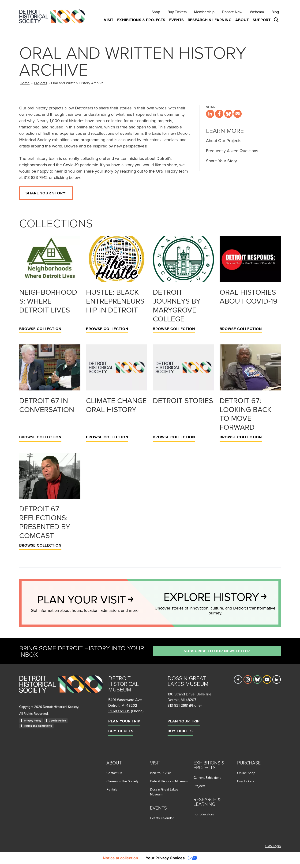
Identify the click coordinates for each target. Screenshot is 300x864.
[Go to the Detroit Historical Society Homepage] (54, 16)
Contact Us (114, 773)
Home (25, 82)
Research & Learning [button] (210, 20)
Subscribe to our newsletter (217, 651)
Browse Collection (40, 329)
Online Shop (246, 773)
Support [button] (262, 20)
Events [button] (176, 20)
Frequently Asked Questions (232, 151)
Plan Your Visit (160, 773)
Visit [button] (108, 20)
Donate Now (232, 11)
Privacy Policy (32, 720)
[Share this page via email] (237, 114)
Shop (156, 11)
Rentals (111, 789)
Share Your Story (221, 161)
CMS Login (273, 846)
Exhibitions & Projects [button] (141, 20)
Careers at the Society (122, 781)
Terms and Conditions (38, 725)
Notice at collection (120, 858)
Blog (275, 11)
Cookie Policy (57, 720)
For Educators (204, 814)
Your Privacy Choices (165, 858)
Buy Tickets (177, 11)
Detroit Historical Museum (169, 781)
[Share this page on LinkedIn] (210, 114)
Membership (204, 11)
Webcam (257, 11)
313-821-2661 (178, 705)
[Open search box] (276, 20)
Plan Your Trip (124, 721)
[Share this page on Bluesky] (228, 114)
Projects (40, 82)
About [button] (242, 20)
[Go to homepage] (61, 689)
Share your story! (46, 193)
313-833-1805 (119, 711)
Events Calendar (162, 818)
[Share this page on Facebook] (219, 114)
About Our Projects (223, 140)
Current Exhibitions (207, 777)
